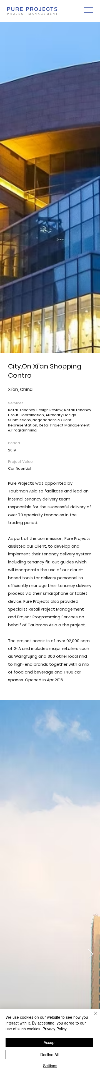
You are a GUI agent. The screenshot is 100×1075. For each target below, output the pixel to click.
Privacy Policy (54, 1028)
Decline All (49, 1054)
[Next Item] (90, 954)
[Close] (92, 1016)
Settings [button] (50, 1065)
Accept (50, 1042)
